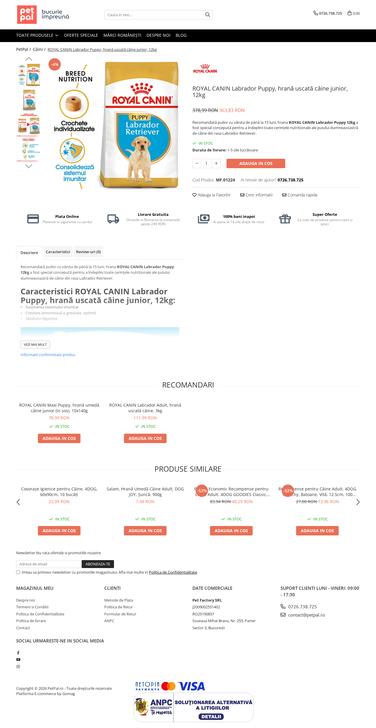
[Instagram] (18, 666)
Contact (23, 627)
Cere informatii (258, 195)
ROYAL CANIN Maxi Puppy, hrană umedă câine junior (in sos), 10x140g (59, 407)
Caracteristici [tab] (58, 251)
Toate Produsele (35, 35)
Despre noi (158, 35)
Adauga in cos (256, 163)
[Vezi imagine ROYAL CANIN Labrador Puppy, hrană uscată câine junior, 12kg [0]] (28, 75)
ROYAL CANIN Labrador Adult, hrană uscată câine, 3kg (145, 407)
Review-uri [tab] (88, 251)
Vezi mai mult (35, 344)
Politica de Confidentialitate (173, 572)
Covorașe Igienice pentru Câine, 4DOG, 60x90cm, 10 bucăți (59, 491)
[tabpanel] (114, 126)
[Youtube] (18, 659)
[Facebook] (18, 652)
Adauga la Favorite (214, 195)
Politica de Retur (118, 607)
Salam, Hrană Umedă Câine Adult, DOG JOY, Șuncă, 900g (145, 491)
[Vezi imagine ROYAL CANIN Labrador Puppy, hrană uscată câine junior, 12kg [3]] (28, 150)
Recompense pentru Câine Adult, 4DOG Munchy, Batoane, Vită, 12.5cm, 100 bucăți (317, 491)
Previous (28, 60)
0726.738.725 (302, 607)
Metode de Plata (118, 600)
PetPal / (24, 49)
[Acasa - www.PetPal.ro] (45, 14)
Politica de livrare (31, 620)
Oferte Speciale (81, 35)
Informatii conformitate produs (48, 354)
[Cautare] (207, 15)
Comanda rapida (301, 195)
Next (28, 165)
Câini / (40, 49)
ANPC (109, 620)
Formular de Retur (120, 614)
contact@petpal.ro (306, 615)
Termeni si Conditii (32, 607)
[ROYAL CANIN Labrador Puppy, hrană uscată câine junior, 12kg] (114, 126)
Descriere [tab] (29, 252)
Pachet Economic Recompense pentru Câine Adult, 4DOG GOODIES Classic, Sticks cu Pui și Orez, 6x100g (231, 491)
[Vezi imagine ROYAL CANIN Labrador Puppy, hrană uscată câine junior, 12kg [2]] (28, 125)
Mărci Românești (122, 35)
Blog (181, 35)
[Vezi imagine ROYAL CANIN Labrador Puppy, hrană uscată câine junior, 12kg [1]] (28, 100)
